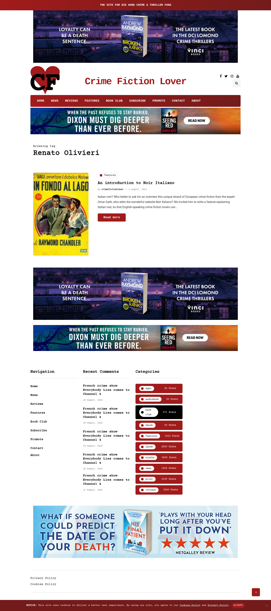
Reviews (71, 101)
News (54, 101)
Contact (178, 101)
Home (40, 101)
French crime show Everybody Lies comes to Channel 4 (106, 390)
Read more (111, 217)
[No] (266, 605)
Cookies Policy (43, 584)
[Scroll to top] (256, 592)
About (196, 101)
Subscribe (137, 101)
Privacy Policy (43, 578)
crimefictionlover (113, 189)
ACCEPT (238, 605)
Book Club (114, 101)
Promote (158, 101)
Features (92, 101)
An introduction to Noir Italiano (136, 183)
